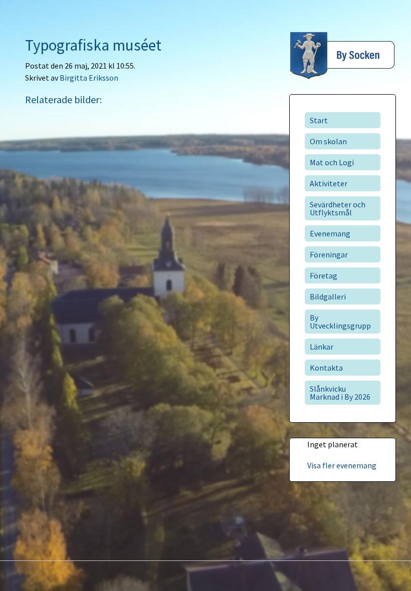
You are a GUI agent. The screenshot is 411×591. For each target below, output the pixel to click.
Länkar (321, 347)
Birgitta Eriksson (89, 78)
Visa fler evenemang (341, 465)
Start (319, 120)
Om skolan (328, 141)
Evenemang (330, 233)
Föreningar (329, 254)
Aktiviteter (328, 183)
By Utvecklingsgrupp (340, 322)
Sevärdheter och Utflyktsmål (337, 208)
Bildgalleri (328, 296)
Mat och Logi (332, 162)
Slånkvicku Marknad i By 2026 (340, 393)
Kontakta (326, 368)
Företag (323, 275)
